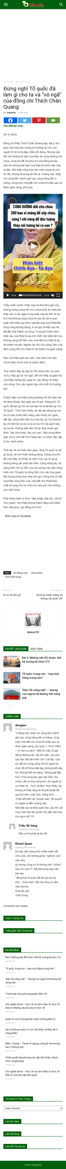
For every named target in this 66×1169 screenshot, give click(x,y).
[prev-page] (5, 706)
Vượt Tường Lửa (14, 918)
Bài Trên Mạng (23, 81)
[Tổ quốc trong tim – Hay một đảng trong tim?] (11, 678)
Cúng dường (36, 572)
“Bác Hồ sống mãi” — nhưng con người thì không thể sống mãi (41, 693)
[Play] (7, 295)
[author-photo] (33, 627)
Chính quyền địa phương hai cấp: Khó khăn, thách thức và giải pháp (31, 1059)
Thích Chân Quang (13, 576)
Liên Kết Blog (12, 1134)
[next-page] (11, 706)
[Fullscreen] (58, 295)
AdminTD (11, 112)
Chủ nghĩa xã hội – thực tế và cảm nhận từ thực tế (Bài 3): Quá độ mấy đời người (32, 1073)
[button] (5, 4)
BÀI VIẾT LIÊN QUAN (15, 649)
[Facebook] (10, 120)
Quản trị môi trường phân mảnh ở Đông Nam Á (30, 1019)
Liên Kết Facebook (15, 1146)
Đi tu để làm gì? (12, 595)
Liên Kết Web (12, 1121)
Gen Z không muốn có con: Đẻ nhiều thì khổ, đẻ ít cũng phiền (31, 1031)
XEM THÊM (36, 649)
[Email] (53, 120)
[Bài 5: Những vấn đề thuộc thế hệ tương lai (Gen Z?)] (11, 661)
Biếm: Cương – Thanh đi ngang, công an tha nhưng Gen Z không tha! (32, 1045)
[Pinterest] (39, 120)
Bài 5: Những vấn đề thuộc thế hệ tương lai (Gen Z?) (33, 957)
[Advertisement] (33, 45)
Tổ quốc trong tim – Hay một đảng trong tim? (29, 968)
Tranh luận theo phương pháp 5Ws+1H (26, 993)
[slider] (30, 295)
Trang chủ (8, 81)
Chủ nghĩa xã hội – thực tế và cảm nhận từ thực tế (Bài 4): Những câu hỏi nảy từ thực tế (32, 1006)
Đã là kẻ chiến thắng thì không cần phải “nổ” (49, 597)
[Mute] (52, 295)
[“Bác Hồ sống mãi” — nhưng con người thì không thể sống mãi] (11, 694)
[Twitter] (24, 120)
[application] (33, 246)
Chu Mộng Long (20, 572)
